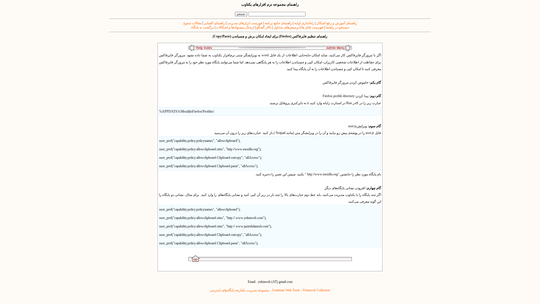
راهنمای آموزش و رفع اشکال (336, 23)
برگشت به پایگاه (202, 27)
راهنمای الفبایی (214, 23)
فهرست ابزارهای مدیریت (244, 23)
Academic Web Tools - (287, 290)
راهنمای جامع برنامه (278, 23)
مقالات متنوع (192, 23)
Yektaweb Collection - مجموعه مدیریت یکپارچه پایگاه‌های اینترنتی (270, 290)
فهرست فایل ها (311, 27)
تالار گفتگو (263, 27)
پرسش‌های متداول (286, 27)
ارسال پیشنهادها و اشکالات (235, 27)
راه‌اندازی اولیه (304, 23)
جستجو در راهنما (337, 27)
